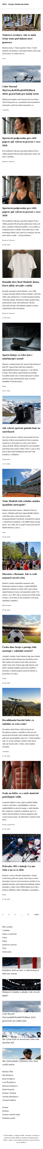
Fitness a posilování (8, 824)
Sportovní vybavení (8, 161)
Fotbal (4, 678)
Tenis (4, 58)
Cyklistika (5, 110)
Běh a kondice (6, 605)
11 (28, 914)
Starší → (37, 914)
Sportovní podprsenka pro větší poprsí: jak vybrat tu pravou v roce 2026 (21, 142)
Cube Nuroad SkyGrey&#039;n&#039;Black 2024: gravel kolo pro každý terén (20, 90)
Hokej (4, 386)
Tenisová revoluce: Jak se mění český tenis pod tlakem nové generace (19, 39)
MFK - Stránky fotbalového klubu (15, 4)
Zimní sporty (6, 459)
